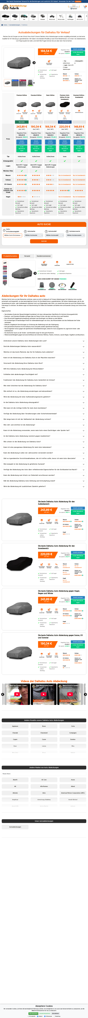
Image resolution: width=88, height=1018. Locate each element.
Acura (73, 779)
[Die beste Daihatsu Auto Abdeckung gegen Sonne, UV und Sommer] (19, 653)
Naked (73, 752)
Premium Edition (22, 95)
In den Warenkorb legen (78, 53)
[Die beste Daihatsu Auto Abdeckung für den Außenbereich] (19, 519)
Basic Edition (50, 95)
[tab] (10, 256)
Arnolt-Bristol (72, 799)
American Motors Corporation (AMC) (73, 793)
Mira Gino (15, 752)
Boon (44, 726)
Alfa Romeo (44, 786)
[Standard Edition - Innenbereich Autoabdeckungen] (79, 104)
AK (15, 786)
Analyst (40, 1016)
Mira (73, 746)
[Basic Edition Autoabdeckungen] (50, 104)
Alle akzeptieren (33, 1013)
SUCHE (44, 241)
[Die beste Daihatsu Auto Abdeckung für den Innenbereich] (19, 564)
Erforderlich (32, 1016)
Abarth (15, 779)
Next (34, 63)
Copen (15, 739)
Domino (72, 739)
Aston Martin (44, 806)
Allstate (15, 793)
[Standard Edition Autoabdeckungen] (36, 104)
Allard (73, 786)
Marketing (57, 1016)
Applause (15, 726)
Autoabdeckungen (14, 25)
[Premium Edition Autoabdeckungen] (21, 104)
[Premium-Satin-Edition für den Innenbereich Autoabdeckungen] (64, 104)
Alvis (44, 793)
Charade (15, 733)
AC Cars (44, 779)
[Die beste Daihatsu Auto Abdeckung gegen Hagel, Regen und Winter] (19, 608)
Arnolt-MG (15, 806)
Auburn (73, 806)
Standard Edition (36, 95)
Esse (15, 746)
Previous (2, 694)
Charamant (44, 733)
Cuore (44, 739)
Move (44, 752)
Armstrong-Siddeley (44, 799)
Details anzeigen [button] (78, 49)
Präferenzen (49, 1016)
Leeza (44, 746)
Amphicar (15, 799)
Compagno (72, 733)
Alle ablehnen (55, 1013)
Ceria (73, 726)
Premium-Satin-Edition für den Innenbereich (65, 97)
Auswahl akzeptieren (45, 1013)
